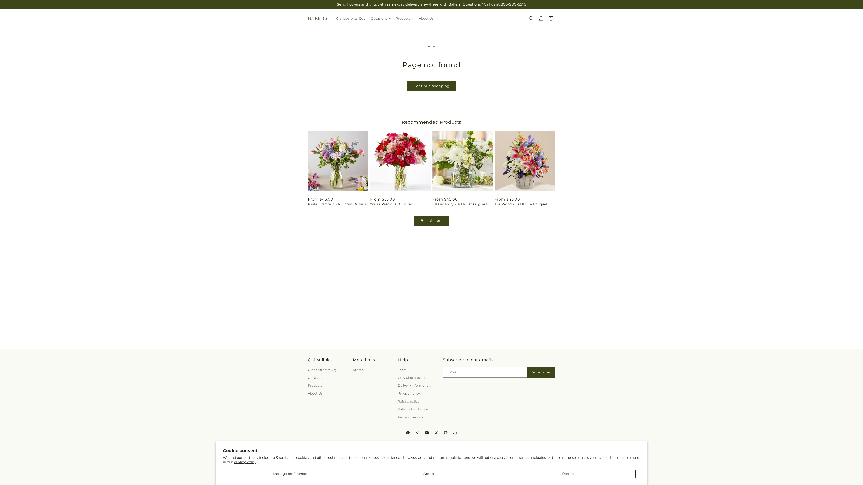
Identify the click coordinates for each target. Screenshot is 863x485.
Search (358, 370)
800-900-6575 (513, 4)
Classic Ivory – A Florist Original (459, 204)
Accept (429, 474)
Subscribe (541, 372)
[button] (380, 18)
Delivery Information (414, 386)
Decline (568, 474)
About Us (315, 393)
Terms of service (410, 417)
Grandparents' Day (322, 370)
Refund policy (408, 401)
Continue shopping (431, 86)
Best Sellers (432, 220)
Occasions (316, 378)
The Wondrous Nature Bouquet (521, 204)
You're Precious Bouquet (391, 204)
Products (315, 386)
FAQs (402, 370)
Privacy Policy (245, 462)
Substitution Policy (413, 409)
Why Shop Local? (411, 378)
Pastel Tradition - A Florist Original (337, 204)
